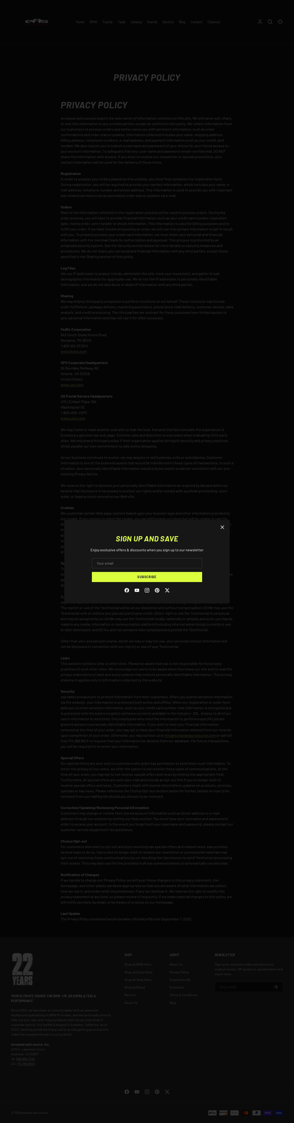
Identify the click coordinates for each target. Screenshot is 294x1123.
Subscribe (146, 577)
